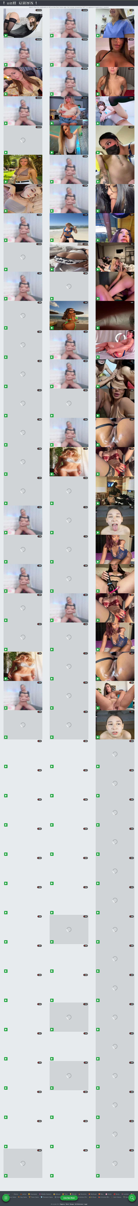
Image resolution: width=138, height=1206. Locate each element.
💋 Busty (116, 1194)
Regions (62, 1204)
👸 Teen (65, 1194)
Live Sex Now (69, 1198)
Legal (85, 1204)
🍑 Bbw (101, 1194)
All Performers (79, 1204)
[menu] (6, 1198)
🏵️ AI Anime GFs (81, 1197)
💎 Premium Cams (47, 1197)
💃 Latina (23, 1194)
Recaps (72, 1204)
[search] (132, 1198)
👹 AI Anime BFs (103, 1197)
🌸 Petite (108, 1194)
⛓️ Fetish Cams (60, 1197)
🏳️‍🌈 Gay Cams (22, 1197)
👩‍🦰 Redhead (92, 1194)
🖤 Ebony (15, 1194)
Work (67, 1204)
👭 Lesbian (125, 1194)
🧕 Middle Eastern (45, 1194)
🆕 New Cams (11, 1197)
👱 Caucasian (32, 1194)
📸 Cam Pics (127, 1197)
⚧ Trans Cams (34, 1197)
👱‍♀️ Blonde (73, 1194)
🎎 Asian (7, 1194)
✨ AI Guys (92, 1197)
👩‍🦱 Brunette (82, 1194)
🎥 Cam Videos (116, 1197)
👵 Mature (56, 1194)
